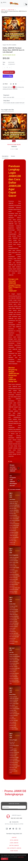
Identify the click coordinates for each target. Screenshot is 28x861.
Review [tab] (13, 156)
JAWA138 (3, 9)
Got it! (4, 858)
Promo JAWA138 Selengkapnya (15, 792)
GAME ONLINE (11, 9)
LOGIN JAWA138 (14, 842)
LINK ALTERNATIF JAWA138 (14, 848)
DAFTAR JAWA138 (14, 845)
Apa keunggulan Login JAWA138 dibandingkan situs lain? (13, 480)
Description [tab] (5, 156)
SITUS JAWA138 (14, 840)
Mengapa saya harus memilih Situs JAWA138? (13, 468)
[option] (14, 132)
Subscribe (22, 807)
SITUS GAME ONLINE (14, 144)
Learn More (21, 857)
